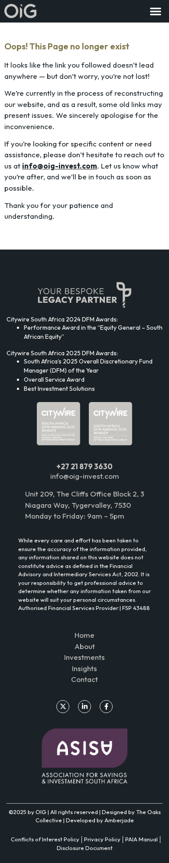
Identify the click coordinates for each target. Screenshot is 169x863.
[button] (155, 11)
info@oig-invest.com (84, 475)
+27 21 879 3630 (84, 466)
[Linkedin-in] (84, 706)
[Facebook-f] (106, 706)
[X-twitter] (62, 706)
